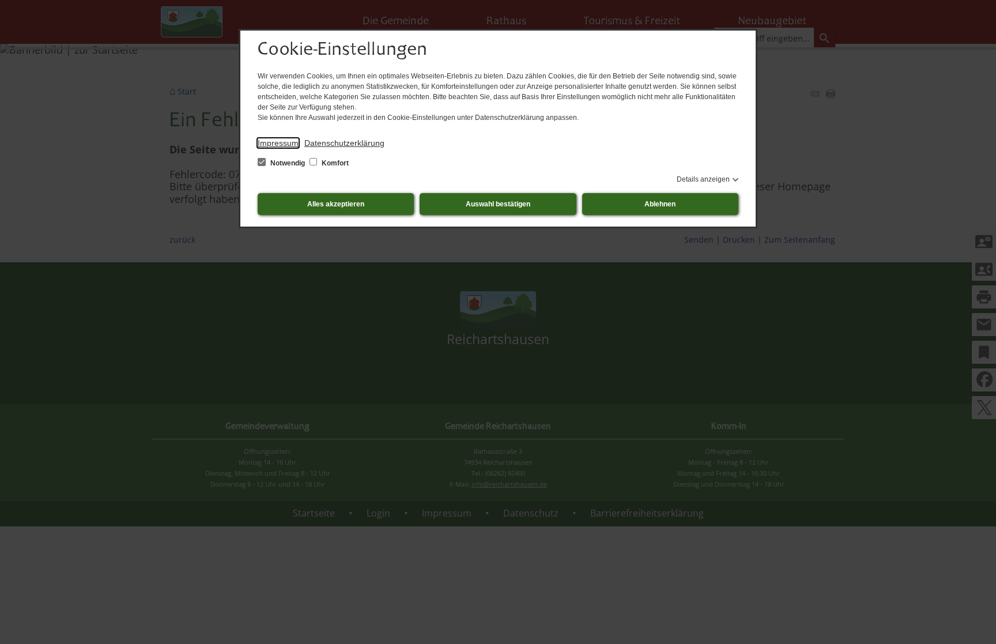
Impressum (278, 143)
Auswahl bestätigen (498, 204)
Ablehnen (660, 204)
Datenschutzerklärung (344, 143)
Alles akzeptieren (335, 204)
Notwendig (288, 163)
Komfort (334, 163)
